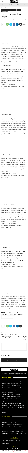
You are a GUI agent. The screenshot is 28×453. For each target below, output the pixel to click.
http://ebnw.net (14, 348)
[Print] (20, 24)
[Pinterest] (10, 448)
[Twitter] (10, 24)
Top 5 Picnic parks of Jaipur (7, 317)
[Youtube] (18, 448)
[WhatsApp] (7, 24)
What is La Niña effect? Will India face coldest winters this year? (7, 336)
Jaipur (15, 312)
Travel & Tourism (5, 11)
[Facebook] (14, 24)
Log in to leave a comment (14, 360)
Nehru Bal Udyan (13, 314)
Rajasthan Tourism (10, 316)
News (6, 7)
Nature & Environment (9, 9)
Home (2, 7)
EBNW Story (5, 19)
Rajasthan (18, 9)
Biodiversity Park (9, 312)
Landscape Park (5, 314)
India (10, 7)
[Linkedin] (17, 24)
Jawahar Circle (20, 312)
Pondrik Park (20, 314)
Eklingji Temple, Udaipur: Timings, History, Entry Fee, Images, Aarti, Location (21, 337)
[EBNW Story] (14, 1)
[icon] (2, 1)
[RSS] (12, 448)
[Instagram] (5, 448)
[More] (23, 24)
